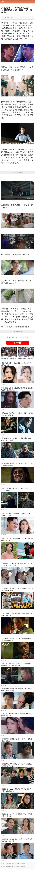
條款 (13, 866)
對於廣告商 (22, 866)
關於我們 (3, 866)
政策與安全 (8, 866)
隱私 (15, 866)
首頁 (3, 1)
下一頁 (17, 342)
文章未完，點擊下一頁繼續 (17, 337)
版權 (18, 866)
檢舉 (12, 18)
